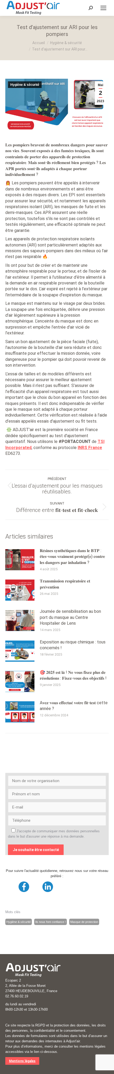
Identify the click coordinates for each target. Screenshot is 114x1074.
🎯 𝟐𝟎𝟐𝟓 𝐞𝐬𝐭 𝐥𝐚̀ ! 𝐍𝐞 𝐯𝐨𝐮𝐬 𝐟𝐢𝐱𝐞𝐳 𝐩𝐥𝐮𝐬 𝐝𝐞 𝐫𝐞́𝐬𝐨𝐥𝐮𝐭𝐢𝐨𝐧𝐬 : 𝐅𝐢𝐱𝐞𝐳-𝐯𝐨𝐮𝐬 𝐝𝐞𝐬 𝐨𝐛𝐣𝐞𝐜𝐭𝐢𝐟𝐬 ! (73, 675)
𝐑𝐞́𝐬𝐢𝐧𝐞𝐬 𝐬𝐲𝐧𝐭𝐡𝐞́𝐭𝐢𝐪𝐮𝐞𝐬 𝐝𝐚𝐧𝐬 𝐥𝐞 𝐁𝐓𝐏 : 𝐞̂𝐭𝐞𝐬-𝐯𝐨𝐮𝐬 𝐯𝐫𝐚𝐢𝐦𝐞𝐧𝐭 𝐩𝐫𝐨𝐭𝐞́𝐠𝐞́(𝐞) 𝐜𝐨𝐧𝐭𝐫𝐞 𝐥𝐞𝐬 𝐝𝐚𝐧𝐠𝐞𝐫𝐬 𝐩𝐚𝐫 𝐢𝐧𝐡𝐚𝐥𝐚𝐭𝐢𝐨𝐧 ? (72, 556)
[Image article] (19, 559)
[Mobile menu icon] (103, 8)
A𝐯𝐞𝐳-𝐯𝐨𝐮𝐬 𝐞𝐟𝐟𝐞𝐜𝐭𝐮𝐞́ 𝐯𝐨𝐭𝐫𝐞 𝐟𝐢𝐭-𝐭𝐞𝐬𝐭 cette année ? (74, 705)
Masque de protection (84, 921)
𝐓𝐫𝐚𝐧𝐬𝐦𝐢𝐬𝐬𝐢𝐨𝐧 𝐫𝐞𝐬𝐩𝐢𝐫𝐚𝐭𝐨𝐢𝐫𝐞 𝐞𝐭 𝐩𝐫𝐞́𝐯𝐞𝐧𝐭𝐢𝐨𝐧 (65, 583)
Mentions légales (22, 1061)
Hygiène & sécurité (24, 85)
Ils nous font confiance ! (50, 921)
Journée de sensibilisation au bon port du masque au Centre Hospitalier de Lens (70, 617)
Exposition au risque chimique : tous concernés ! (73, 644)
